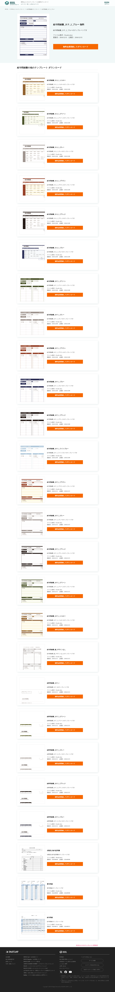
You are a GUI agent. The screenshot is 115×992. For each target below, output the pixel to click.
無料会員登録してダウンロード (75, 47)
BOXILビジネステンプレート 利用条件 (87, 945)
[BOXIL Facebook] (65, 972)
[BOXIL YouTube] (70, 972)
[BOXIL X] (61, 972)
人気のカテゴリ (34, 4)
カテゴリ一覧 (24, 4)
